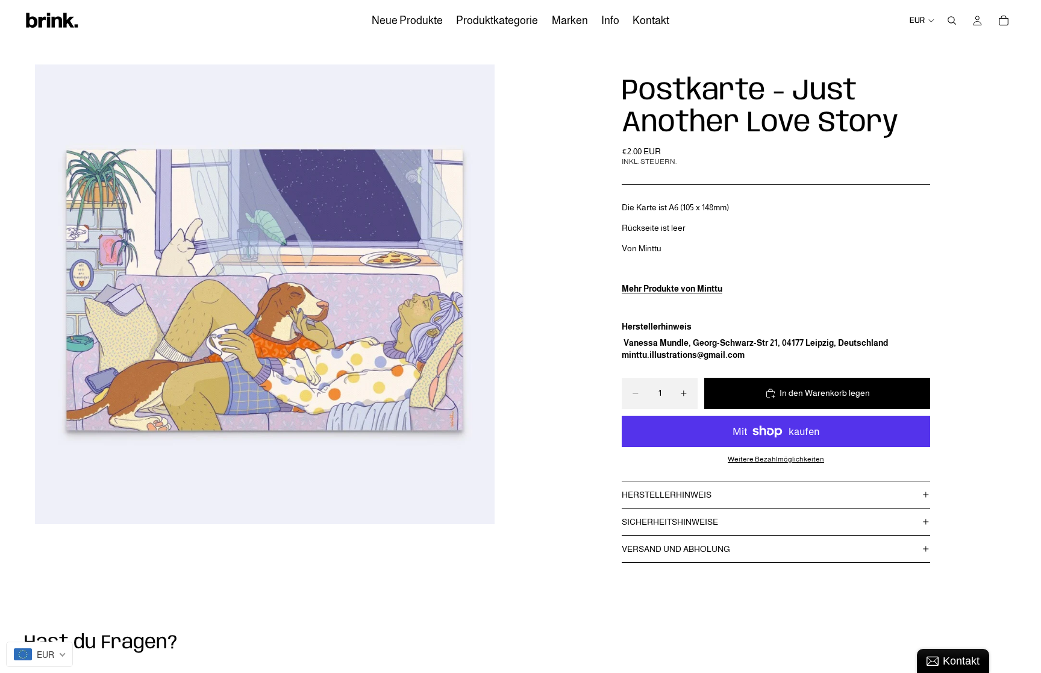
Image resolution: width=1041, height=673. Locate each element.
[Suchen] (952, 20)
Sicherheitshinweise (670, 522)
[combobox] (39, 654)
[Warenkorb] (1003, 20)
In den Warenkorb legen (825, 393)
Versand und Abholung (676, 549)
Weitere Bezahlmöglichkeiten (776, 459)
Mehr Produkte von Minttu (672, 288)
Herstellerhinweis (666, 494)
